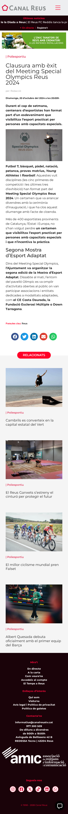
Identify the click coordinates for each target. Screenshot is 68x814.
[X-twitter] (30, 789)
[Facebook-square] (21, 789)
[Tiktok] (38, 789)
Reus (24, 323)
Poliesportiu (16, 56)
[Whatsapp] (55, 789)
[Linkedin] (47, 789)
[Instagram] (13, 789)
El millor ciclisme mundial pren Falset (32, 567)
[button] (15, 337)
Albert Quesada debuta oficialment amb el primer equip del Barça (33, 641)
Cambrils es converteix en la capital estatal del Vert (30, 422)
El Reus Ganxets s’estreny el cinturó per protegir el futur (29, 494)
